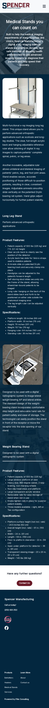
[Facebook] (7, 628)
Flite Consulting (22, 699)
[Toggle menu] (44, 6)
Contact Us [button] (24, 583)
